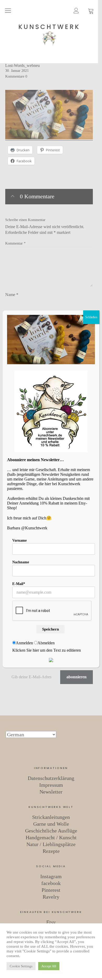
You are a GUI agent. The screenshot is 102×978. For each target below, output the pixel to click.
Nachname (20, 562)
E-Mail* (18, 584)
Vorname (19, 540)
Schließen (91, 317)
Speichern (50, 629)
